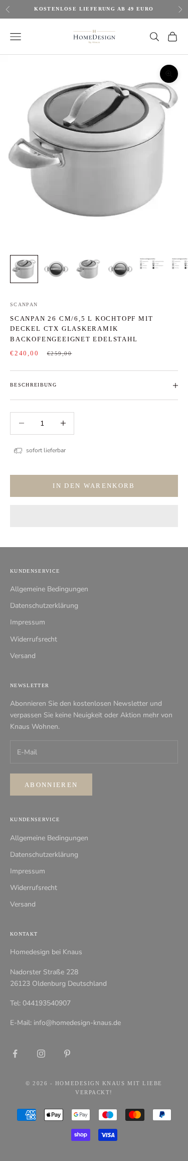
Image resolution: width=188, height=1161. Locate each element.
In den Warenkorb (94, 485)
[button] (94, 516)
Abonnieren (51, 785)
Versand (23, 656)
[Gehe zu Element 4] (120, 269)
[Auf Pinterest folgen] (67, 1054)
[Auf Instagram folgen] (41, 1054)
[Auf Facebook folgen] (15, 1054)
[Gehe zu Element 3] (88, 269)
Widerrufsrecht (33, 639)
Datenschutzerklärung (44, 605)
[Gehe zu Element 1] (24, 269)
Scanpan (24, 304)
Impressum (27, 622)
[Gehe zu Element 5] (152, 264)
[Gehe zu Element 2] (56, 269)
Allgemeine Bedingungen (49, 589)
